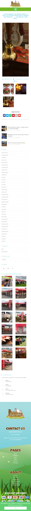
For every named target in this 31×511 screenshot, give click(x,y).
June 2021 (4, 179)
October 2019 (4, 228)
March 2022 (4, 160)
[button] (15, 9)
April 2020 (4, 214)
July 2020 (4, 206)
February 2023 (4, 152)
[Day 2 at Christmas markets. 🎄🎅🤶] (4, 143)
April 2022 (4, 157)
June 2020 (4, 209)
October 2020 (4, 199)
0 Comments (18, 130)
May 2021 (3, 182)
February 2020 (4, 219)
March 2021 (4, 187)
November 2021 (5, 167)
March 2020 (4, 216)
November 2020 (5, 197)
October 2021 (4, 169)
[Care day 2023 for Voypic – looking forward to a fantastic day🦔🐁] (4, 128)
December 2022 (5, 155)
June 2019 (4, 238)
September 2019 (5, 231)
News (16, 81)
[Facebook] (8, 268)
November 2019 (5, 226)
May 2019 (3, 241)
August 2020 (4, 204)
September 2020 (5, 201)
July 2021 (3, 177)
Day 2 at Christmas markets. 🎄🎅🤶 (16, 142)
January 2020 (4, 221)
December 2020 (5, 194)
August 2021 (4, 174)
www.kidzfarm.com (9, 394)
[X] (4, 268)
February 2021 (4, 189)
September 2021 (5, 172)
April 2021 (4, 184)
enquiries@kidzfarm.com (11, 390)
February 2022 (4, 162)
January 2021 (4, 192)
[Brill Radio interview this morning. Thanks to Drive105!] (4, 136)
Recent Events (4, 251)
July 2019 (3, 236)
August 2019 (4, 233)
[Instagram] (13, 268)
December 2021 (5, 164)
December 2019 (5, 224)
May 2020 (3, 211)
